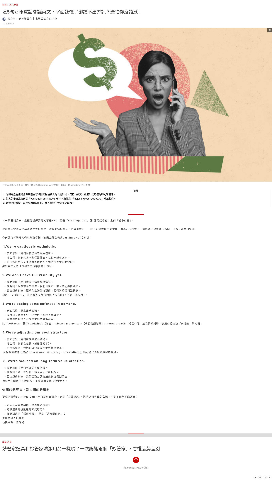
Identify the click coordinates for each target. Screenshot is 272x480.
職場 (4, 4)
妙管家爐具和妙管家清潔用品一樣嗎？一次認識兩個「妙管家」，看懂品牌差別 (81, 448)
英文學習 (13, 4)
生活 (4, 441)
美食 (9, 441)
